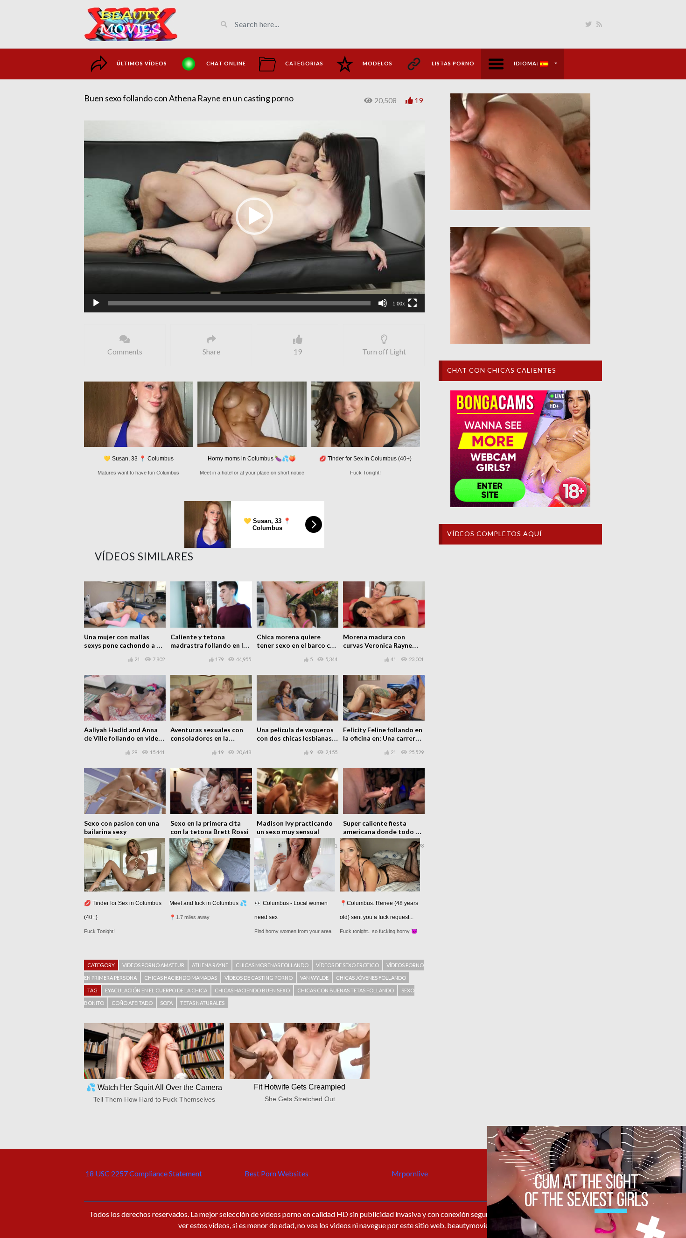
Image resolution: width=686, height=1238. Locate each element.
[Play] (96, 303)
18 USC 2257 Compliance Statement (143, 1173)
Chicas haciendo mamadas (180, 978)
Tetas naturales (202, 1003)
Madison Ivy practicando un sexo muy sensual (295, 827)
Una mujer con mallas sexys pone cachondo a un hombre (124, 645)
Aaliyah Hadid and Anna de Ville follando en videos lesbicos (125, 738)
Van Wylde (314, 978)
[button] (254, 216)
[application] (254, 216)
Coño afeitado (132, 1003)
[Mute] (382, 303)
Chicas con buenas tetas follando (345, 990)
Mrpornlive (410, 1173)
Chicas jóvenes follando (371, 978)
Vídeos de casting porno (258, 978)
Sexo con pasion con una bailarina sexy (121, 827)
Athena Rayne (210, 965)
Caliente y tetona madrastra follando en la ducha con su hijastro (208, 645)
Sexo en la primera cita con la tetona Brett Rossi (209, 827)
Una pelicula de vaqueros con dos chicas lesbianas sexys (295, 738)
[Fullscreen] (412, 303)
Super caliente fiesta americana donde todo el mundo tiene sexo (382, 831)
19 (418, 100)
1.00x (398, 303)
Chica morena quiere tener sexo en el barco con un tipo (297, 645)
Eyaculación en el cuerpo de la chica (156, 990)
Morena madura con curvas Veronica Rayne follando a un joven (377, 645)
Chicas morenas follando (272, 965)
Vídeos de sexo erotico (347, 965)
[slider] (239, 303)
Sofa (166, 1003)
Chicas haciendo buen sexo (252, 990)
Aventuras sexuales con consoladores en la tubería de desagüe (206, 738)
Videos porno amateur (153, 965)
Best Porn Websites (276, 1173)
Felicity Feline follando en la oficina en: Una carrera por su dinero (382, 738)
